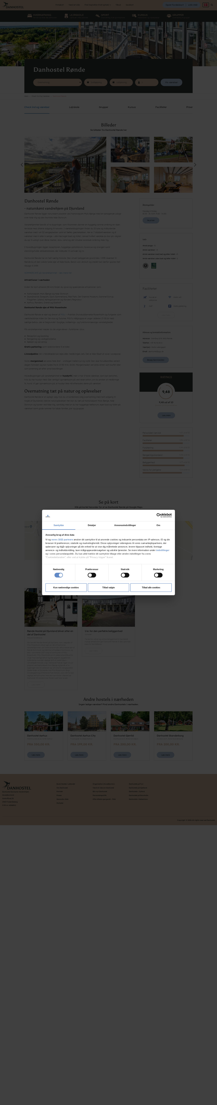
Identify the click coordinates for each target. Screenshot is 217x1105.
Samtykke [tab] (59, 525)
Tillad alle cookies (151, 587)
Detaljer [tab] (92, 525)
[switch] (92, 575)
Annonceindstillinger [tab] (125, 525)
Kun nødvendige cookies (66, 587)
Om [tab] (158, 525)
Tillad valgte (108, 587)
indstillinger (162, 550)
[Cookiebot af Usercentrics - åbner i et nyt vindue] (159, 515)
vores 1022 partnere (62, 539)
